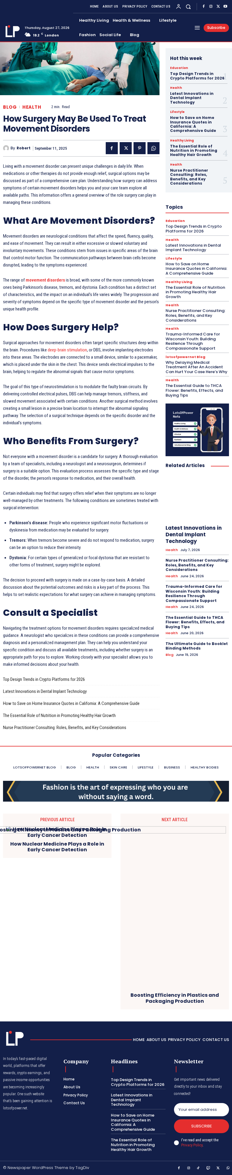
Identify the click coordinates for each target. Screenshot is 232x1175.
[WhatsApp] (153, 148)
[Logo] (11, 31)
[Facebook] (203, 6)
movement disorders (45, 280)
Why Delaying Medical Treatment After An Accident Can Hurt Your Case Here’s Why (196, 367)
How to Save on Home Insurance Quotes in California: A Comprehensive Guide (71, 703)
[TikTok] (198, 1168)
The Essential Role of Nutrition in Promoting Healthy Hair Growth (59, 715)
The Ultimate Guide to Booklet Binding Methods (197, 646)
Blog (10, 107)
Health (31, 107)
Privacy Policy (191, 1145)
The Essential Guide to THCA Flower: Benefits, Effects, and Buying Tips (194, 390)
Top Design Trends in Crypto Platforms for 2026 (44, 679)
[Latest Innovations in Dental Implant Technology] (197, 497)
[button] (188, 6)
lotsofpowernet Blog (185, 357)
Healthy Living (182, 140)
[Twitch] (208, 1168)
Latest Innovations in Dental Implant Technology (45, 691)
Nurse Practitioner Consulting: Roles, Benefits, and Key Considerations (64, 727)
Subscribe (201, 1126)
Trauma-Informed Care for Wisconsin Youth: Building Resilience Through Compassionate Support (193, 341)
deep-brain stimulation (67, 350)
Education (179, 68)
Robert (24, 148)
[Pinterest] (140, 148)
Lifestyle (177, 112)
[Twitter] (218, 6)
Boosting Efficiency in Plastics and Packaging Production (174, 998)
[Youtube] (225, 6)
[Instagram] (210, 6)
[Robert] (7, 148)
